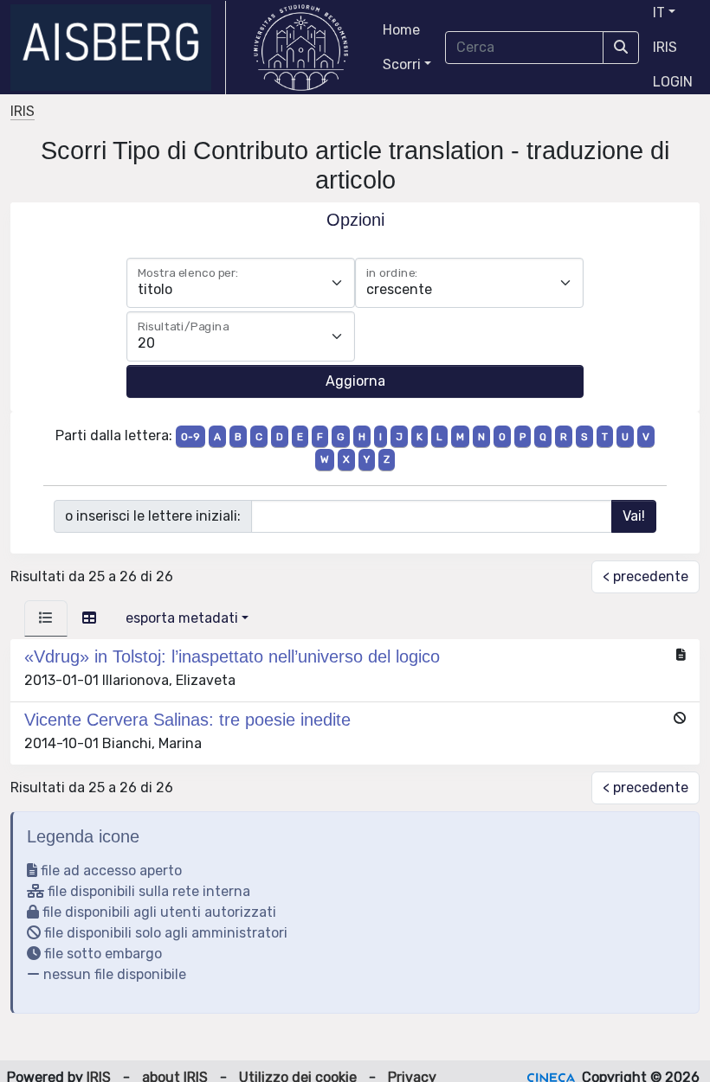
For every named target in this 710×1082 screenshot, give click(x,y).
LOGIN (673, 82)
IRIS (665, 47)
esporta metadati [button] (182, 618)
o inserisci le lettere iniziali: (153, 516)
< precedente (645, 576)
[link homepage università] (301, 47)
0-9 (190, 437)
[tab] (46, 618)
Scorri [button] (402, 64)
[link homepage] (118, 47)
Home (401, 30)
